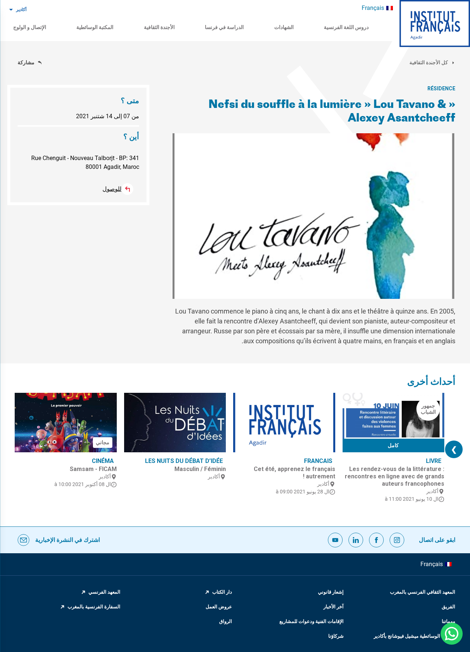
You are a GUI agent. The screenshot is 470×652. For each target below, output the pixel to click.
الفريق (448, 606)
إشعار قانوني (331, 592)
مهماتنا (448, 621)
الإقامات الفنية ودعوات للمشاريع (311, 621)
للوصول (112, 188)
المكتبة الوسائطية (94, 27)
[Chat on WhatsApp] (452, 634)
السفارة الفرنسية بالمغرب (94, 606)
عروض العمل (219, 606)
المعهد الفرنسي (104, 592)
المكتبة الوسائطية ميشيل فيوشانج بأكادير (414, 636)
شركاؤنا (336, 636)
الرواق (225, 621)
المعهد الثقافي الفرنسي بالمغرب (422, 592)
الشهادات (284, 27)
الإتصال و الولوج (29, 27)
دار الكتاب (222, 592)
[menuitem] (377, 8)
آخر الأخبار (333, 606)
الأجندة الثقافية (159, 27)
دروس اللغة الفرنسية (346, 27)
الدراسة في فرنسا (224, 27)
